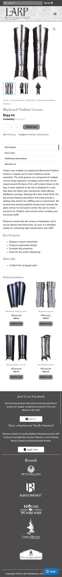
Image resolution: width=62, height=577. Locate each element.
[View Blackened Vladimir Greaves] (9, 88)
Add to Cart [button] (16, 323)
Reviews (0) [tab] (10, 164)
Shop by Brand (17, 100)
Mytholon (30, 100)
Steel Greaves (43, 134)
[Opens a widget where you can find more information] (50, 571)
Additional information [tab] (16, 158)
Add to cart (31, 127)
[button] (55, 13)
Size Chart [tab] (10, 153)
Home (6, 100)
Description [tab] (10, 147)
